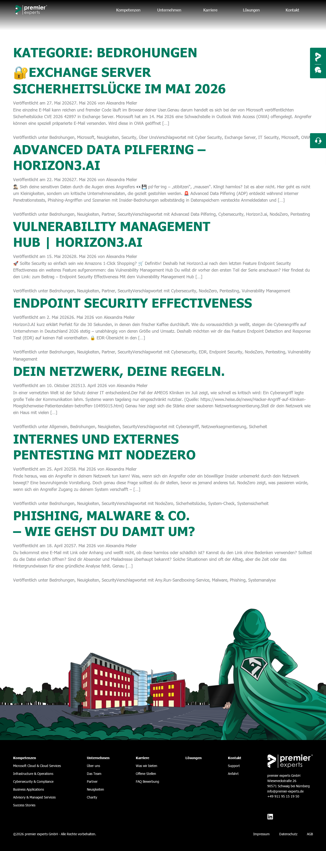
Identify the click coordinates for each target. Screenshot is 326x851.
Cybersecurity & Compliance (33, 781)
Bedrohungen (61, 137)
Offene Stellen (146, 773)
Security (128, 137)
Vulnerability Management (266, 290)
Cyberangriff (187, 426)
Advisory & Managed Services (34, 797)
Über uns (93, 765)
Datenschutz (288, 834)
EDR (203, 351)
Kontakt (292, 9)
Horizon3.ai (256, 214)
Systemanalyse (262, 580)
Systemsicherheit (252, 503)
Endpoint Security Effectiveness (132, 302)
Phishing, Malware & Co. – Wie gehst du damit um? (104, 522)
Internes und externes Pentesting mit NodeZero (104, 446)
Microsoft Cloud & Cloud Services (37, 765)
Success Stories (24, 805)
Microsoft (85, 137)
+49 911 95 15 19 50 (283, 796)
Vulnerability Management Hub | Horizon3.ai (111, 233)
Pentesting (300, 214)
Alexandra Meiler (121, 102)
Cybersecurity (230, 214)
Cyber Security (208, 137)
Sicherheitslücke (190, 503)
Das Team (94, 773)
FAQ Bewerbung (147, 781)
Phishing (238, 580)
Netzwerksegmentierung (223, 426)
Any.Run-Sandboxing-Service (182, 580)
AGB (310, 834)
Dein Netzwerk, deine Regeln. (119, 370)
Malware (219, 580)
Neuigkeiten (108, 137)
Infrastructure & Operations (33, 773)
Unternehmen (169, 9)
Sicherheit (258, 426)
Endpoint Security (225, 351)
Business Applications (28, 789)
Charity (92, 797)
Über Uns (147, 137)
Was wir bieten (146, 765)
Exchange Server (240, 137)
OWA (306, 137)
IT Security (268, 137)
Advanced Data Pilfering (193, 214)
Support (234, 765)
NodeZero (279, 214)
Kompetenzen (128, 9)
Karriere (210, 9)
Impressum (261, 834)
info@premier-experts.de (285, 791)
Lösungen (251, 9)
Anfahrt (233, 773)
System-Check (221, 503)
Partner (108, 214)
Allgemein (58, 426)
